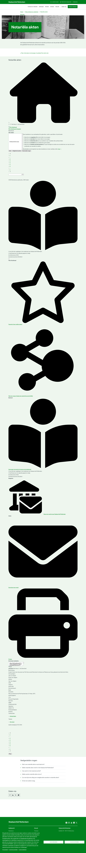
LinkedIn (12, 795)
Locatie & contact (55, 1)
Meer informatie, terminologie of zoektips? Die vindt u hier (35, 53)
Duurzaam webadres (13, 661)
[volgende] (10, 171)
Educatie (57, 6)
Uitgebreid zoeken (16, 150)
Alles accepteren (74, 842)
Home (21, 12)
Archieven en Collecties (32, 6)
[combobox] (63, 6)
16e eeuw (12, 722)
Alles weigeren (53, 842)
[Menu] (8, 259)
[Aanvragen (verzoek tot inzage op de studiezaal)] (43, 249)
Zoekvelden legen (26, 150)
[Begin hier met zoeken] (44, 122)
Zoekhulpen (41, 6)
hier (59, 149)
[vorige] (10, 153)
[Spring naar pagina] (23, 174)
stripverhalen (13, 716)
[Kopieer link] (23, 663)
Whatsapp (18, 795)
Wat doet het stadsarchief (66, 1)
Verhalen (52, 6)
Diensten (47, 6)
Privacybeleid (5, 849)
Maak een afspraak (73, 6)
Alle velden (11, 132)
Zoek (10, 150)
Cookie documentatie (13, 849)
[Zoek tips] (22, 142)
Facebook (10, 795)
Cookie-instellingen (22, 849)
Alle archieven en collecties (31, 12)
